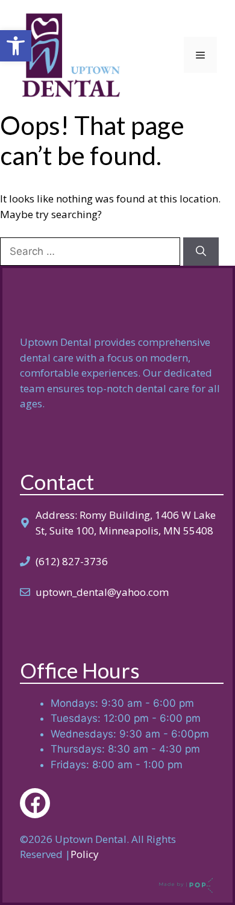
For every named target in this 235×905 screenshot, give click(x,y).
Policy (84, 854)
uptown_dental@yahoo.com (102, 592)
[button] (15, 45)
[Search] (201, 251)
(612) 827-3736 (72, 561)
